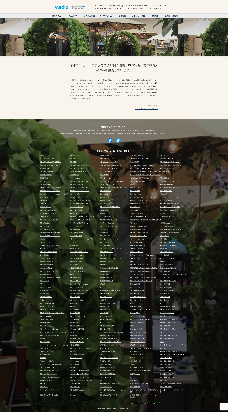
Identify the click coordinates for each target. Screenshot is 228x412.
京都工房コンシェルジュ (77, 168)
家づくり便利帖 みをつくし (138, 242)
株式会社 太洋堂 (74, 309)
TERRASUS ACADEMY (47, 258)
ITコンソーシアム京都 (136, 367)
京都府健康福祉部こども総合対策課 (170, 229)
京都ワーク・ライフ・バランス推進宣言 (112, 181)
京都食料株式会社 (45, 223)
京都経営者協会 (164, 178)
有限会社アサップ (105, 232)
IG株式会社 (73, 162)
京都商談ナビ (104, 264)
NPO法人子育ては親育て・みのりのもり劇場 (143, 197)
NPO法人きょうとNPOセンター (79, 191)
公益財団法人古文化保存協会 (138, 226)
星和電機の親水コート (106, 293)
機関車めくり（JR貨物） (167, 364)
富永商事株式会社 (75, 277)
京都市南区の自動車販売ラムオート (50, 370)
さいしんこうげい (105, 322)
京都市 (72, 155)
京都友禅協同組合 (135, 210)
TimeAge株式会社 (75, 178)
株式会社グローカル (136, 300)
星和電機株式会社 (135, 293)
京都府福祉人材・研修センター (49, 309)
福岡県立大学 (74, 351)
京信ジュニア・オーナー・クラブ (50, 181)
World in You (73, 303)
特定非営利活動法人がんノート (139, 383)
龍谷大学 (132, 377)
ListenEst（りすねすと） (107, 223)
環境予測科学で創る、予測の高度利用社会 (112, 332)
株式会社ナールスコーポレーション (110, 342)
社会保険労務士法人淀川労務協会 (50, 245)
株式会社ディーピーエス (77, 274)
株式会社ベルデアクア (166, 374)
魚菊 (41, 284)
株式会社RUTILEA (45, 316)
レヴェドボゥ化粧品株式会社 (168, 290)
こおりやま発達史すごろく (48, 367)
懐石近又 (42, 383)
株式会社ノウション (106, 367)
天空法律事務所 (74, 174)
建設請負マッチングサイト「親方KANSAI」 (143, 255)
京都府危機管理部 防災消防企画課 (50, 232)
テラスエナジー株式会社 (167, 338)
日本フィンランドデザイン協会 (109, 268)
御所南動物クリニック (136, 252)
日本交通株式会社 (45, 255)
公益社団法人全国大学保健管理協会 (50, 162)
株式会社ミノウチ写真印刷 (48, 210)
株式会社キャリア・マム (137, 338)
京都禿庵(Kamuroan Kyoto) (138, 245)
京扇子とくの (134, 223)
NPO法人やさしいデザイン (168, 168)
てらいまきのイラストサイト (168, 216)
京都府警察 (103, 309)
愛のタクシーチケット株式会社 (79, 284)
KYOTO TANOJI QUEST (107, 184)
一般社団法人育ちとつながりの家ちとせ (142, 348)
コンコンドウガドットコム (108, 216)
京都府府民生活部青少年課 (138, 229)
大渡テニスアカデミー (166, 252)
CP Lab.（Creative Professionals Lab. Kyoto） (53, 390)
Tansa (101, 354)
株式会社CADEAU (75, 280)
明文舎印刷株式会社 (166, 386)
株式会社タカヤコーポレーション (50, 271)
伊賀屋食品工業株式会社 (137, 322)
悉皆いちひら (134, 364)
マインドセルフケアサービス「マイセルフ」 (53, 332)
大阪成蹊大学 (74, 367)
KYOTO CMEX (134, 162)
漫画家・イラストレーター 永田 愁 (80, 219)
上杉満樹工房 (44, 178)
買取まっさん (164, 380)
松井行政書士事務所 (136, 306)
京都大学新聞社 (74, 345)
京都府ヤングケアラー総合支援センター (52, 313)
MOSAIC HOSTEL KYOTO (48, 213)
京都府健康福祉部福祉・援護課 (49, 165)
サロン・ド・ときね (166, 358)
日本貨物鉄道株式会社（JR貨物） (140, 158)
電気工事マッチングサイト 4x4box (80, 200)
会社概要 (155, 16)
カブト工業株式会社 (106, 171)
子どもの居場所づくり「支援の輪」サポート (143, 277)
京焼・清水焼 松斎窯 (76, 232)
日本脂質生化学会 (165, 297)
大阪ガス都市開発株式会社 (108, 370)
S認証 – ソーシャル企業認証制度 (49, 335)
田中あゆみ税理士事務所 (137, 290)
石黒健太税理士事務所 (166, 367)
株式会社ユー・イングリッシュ (109, 239)
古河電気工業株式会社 (106, 280)
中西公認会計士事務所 (136, 361)
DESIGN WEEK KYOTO (77, 342)
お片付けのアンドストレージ (168, 335)
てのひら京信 (44, 348)
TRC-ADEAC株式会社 (136, 354)
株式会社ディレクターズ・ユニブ (140, 200)
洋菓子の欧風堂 (104, 242)
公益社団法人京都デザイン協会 (79, 181)
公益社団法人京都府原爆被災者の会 (170, 383)
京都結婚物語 (164, 194)
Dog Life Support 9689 (106, 319)
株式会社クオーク (105, 213)
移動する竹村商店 (105, 329)
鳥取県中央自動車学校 (136, 335)
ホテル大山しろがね (76, 255)
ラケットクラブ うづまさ (137, 342)
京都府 (42, 155)
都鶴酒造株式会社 (105, 210)
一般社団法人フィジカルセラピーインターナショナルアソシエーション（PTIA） (154, 258)
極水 (101, 380)
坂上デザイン (44, 248)
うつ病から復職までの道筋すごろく (110, 351)
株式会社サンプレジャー (137, 287)
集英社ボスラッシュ (106, 348)
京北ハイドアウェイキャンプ (48, 374)
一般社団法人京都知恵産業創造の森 (170, 165)
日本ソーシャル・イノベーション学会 (111, 248)
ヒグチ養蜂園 (104, 313)
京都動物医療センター (106, 252)
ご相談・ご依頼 (171, 16)
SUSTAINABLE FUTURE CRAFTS (140, 309)
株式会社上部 (104, 203)
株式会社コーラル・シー (47, 325)
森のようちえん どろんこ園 (168, 268)
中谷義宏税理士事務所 (166, 264)
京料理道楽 (43, 358)
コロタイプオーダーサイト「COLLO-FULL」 (83, 293)
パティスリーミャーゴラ (137, 239)
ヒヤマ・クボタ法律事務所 (168, 226)
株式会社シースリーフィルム (168, 245)
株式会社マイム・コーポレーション (110, 258)
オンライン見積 (138, 16)
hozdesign (43, 203)
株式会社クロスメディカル (108, 303)
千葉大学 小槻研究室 (136, 248)
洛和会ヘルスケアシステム (108, 335)
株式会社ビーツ (164, 293)
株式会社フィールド (106, 297)
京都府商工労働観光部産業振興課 (80, 165)
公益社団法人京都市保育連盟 (48, 252)
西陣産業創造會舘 (45, 354)
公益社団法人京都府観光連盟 (108, 395)
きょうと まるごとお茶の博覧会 (79, 374)
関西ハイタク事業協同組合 (48, 361)
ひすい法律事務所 (165, 284)
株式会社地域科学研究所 (77, 354)
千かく (162, 342)
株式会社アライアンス (166, 316)
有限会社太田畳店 (165, 271)
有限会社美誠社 (164, 255)
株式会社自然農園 (75, 297)
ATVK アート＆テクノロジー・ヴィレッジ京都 (54, 345)
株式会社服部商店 (45, 342)
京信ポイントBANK (165, 370)
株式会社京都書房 (135, 191)
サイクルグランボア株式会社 (108, 168)
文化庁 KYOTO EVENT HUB (108, 338)
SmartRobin (73, 335)
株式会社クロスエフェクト (168, 377)
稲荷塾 (132, 325)
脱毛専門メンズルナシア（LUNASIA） (51, 277)
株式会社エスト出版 (166, 191)
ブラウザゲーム (106, 16)
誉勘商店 (162, 261)
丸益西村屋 (103, 300)
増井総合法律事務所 (46, 297)
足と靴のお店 (164, 248)
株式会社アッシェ (75, 395)
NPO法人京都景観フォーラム (108, 219)
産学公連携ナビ (164, 348)
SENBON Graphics (45, 207)
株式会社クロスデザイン (137, 329)
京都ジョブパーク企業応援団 (138, 181)
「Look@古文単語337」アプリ (79, 223)
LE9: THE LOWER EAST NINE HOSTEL (142, 168)
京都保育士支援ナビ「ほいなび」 (170, 162)
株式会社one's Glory (76, 261)
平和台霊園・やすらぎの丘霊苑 (109, 358)
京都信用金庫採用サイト (107, 325)
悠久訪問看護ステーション (78, 171)
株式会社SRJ (74, 213)
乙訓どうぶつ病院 (105, 245)
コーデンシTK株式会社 (136, 274)
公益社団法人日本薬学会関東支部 (80, 370)
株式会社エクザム (105, 200)
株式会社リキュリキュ (76, 287)
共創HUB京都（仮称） (46, 380)
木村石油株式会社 (165, 223)
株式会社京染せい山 (166, 287)
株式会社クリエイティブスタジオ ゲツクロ (82, 216)
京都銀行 (162, 213)
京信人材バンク (164, 277)
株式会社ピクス (164, 300)
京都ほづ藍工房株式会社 (77, 390)
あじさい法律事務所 (46, 287)
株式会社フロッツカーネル (78, 316)
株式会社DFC (44, 338)
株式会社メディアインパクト (146, 109)
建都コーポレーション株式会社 (139, 332)
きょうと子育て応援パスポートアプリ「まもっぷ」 (145, 174)
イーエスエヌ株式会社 (76, 207)
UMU (131, 261)
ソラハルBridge (104, 274)
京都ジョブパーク (135, 187)
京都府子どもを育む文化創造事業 (170, 232)
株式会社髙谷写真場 (76, 210)
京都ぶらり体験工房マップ (168, 309)
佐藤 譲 (72, 332)
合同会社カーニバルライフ (48, 351)
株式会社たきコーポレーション (169, 351)
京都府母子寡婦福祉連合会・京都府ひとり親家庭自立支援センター (149, 171)
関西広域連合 (44, 386)
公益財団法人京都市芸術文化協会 (50, 395)
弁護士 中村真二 (104, 174)
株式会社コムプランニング (168, 322)
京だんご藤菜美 (74, 364)
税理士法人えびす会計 (166, 158)
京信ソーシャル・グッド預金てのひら (51, 364)
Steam (131, 184)
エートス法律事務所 (76, 226)
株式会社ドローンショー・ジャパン (80, 348)
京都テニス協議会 (165, 325)
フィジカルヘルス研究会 (47, 303)
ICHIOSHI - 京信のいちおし (138, 297)
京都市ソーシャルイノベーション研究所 (82, 239)
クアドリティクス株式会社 (168, 242)
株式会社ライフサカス (106, 261)
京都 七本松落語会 (105, 191)
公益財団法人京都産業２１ (138, 155)
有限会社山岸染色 (45, 226)
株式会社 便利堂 (44, 293)
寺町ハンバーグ (44, 280)
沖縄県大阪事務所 (75, 229)
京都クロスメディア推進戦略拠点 (110, 207)
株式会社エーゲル (105, 197)
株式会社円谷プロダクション (48, 158)
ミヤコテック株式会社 (46, 171)
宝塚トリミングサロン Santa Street (140, 319)
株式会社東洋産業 (75, 313)
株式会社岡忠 (74, 264)
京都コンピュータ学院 (97, 80)
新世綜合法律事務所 (46, 174)
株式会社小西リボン (106, 277)
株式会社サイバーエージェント (79, 338)
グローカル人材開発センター (138, 316)
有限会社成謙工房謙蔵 (46, 319)
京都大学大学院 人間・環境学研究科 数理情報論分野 (145, 219)
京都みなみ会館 (164, 236)
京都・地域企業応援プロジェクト (140, 264)
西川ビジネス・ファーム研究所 (49, 219)
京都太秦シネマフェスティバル (79, 187)
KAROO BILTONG (75, 383)
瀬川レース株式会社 (106, 364)
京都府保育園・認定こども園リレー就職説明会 (143, 268)
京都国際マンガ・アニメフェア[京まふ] (51, 187)
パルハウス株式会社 (46, 268)
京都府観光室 (134, 380)
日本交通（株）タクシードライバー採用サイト (174, 345)
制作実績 (122, 16)
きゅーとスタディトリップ (48, 306)
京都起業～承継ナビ (46, 168)
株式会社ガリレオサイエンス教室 (170, 207)
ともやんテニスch (45, 242)
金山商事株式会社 (135, 374)
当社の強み (56, 16)
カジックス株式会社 (76, 194)
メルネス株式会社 (75, 361)
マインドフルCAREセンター (138, 236)
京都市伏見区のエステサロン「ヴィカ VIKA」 (173, 354)
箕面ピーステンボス (76, 358)
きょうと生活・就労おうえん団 (169, 187)
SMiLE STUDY (44, 239)
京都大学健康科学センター (138, 203)
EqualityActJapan (105, 271)
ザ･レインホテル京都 (106, 316)
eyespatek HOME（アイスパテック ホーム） (173, 274)
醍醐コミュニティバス (106, 194)
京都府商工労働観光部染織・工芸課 (110, 165)
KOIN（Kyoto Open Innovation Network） (142, 165)
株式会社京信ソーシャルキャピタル (170, 319)
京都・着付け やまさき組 (167, 329)
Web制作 (73, 16)
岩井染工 (102, 284)
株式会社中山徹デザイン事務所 (79, 203)
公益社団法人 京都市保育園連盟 (169, 210)
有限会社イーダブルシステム (108, 178)
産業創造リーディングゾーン (138, 345)
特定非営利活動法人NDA (47, 229)
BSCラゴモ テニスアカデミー (78, 271)
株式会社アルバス (135, 207)
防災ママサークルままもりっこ (49, 329)
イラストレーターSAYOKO (138, 216)
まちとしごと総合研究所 (77, 329)
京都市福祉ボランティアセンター (50, 191)
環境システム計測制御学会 (108, 374)
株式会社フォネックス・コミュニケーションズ (54, 194)
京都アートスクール (106, 377)
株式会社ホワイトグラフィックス (50, 261)
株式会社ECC (74, 306)
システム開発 (89, 16)
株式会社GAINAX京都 (166, 184)
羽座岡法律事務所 (105, 361)
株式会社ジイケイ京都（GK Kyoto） (140, 370)
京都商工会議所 (104, 155)
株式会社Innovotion (135, 194)
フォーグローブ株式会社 (167, 313)
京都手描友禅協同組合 (76, 258)
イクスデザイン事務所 (166, 200)
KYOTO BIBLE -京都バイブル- (79, 252)
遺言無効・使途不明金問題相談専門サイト (52, 377)
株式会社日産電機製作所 (167, 361)
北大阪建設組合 (74, 245)
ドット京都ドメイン (106, 386)
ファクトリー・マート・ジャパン (110, 287)
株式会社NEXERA (135, 313)
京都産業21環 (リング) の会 (168, 280)
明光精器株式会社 (75, 197)
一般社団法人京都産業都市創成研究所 (81, 380)
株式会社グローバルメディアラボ (80, 377)
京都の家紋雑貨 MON (46, 274)
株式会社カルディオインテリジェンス (141, 280)
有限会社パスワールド (136, 213)
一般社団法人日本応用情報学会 (139, 232)
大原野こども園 (74, 248)
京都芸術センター (75, 386)
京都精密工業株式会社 (76, 325)
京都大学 (162, 155)
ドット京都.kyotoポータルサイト (169, 181)
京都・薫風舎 (164, 239)
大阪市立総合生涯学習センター (79, 290)
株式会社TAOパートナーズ (108, 255)
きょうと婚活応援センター (48, 197)
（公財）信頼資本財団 (76, 268)
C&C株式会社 (104, 229)
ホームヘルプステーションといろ (50, 236)
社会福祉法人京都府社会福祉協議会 (140, 271)
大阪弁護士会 (74, 158)
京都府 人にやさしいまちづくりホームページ (114, 187)
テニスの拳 (73, 242)
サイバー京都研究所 (46, 184)
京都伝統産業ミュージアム (108, 158)
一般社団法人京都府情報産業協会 (140, 178)
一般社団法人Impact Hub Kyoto (109, 162)
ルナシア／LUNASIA (76, 236)
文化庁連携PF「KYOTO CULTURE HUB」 (112, 345)
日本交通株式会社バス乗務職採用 (110, 383)
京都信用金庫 (44, 216)
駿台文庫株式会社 (135, 351)
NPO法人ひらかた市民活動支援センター (112, 290)
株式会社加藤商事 (135, 284)
